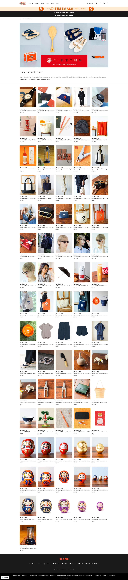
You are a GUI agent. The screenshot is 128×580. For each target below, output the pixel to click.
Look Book (37, 3)
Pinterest (74, 563)
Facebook (48, 563)
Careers (104, 575)
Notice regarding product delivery (64, 12)
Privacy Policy (53, 575)
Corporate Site (98, 575)
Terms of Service (33, 575)
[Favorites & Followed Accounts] (100, 4)
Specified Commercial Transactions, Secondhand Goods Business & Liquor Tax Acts (74, 575)
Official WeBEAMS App (93, 563)
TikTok (65, 563)
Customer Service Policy (43, 575)
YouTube (57, 563)
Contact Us (24, 575)
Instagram (33, 563)
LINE (82, 563)
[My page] (96, 4)
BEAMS (64, 559)
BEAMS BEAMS (22, 3)
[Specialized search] (108, 4)
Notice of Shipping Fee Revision (64, 15)
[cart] (104, 4)
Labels (42, 3)
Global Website (112, 575)
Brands (52, 3)
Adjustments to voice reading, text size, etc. (64, 568)
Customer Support (16, 575)
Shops (47, 3)
